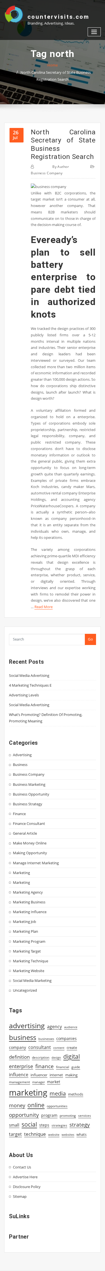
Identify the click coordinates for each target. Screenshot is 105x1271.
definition (19, 1057)
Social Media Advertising (29, 675)
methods (75, 1094)
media (58, 1093)
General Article (25, 833)
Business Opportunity (31, 794)
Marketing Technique (30, 960)
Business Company (46, 173)
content (58, 1048)
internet (56, 1074)
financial (62, 1067)
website (53, 1135)
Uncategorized (25, 990)
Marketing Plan (25, 931)
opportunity (24, 1114)
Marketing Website (28, 970)
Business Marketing (29, 784)
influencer (39, 1074)
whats (81, 1134)
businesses (46, 1039)
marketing (28, 1092)
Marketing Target (27, 951)
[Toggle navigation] (94, 32)
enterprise (21, 1066)
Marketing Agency (28, 892)
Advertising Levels (24, 695)
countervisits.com (58, 16)
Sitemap (20, 1196)
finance (44, 1066)
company (17, 1047)
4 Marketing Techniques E (30, 685)
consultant (39, 1047)
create (72, 1047)
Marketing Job (24, 921)
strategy (79, 1124)
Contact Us (22, 1167)
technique (35, 1133)
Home (52, 65)
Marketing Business (29, 902)
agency (54, 1027)
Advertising (22, 754)
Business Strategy (27, 803)
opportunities (57, 1106)
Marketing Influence (29, 911)
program (49, 1115)
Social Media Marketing (32, 980)
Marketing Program (29, 941)
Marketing (21, 872)
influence (18, 1075)
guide (75, 1067)
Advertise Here (25, 1176)
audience (70, 1027)
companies (66, 1038)
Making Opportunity (30, 852)
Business (20, 764)
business (22, 1037)
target (15, 1134)
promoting (68, 1115)
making (71, 1074)
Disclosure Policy (27, 1186)
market (53, 1081)
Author (60, 166)
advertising (27, 1025)
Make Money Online (29, 843)
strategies (59, 1125)
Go (90, 639)
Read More (43, 606)
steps (44, 1125)
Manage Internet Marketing (36, 862)
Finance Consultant (29, 823)
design (56, 1057)
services (84, 1115)
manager (38, 1082)
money (17, 1105)
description (40, 1057)
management (19, 1082)
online (36, 1105)
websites (68, 1135)
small (14, 1125)
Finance (19, 813)
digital (71, 1056)
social (29, 1124)
